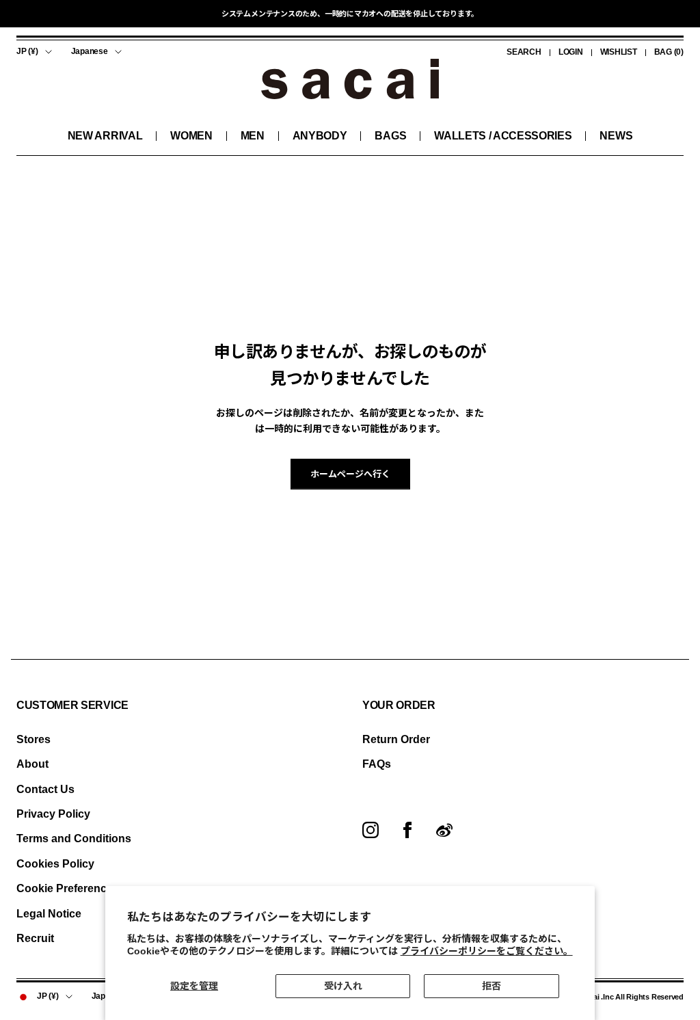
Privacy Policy (53, 814)
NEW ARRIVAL (105, 136)
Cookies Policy (55, 864)
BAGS (390, 136)
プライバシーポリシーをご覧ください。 (487, 950)
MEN (253, 136)
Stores (33, 739)
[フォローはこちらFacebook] (407, 830)
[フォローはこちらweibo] (444, 830)
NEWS (616, 136)
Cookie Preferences (67, 888)
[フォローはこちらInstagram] (370, 830)
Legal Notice (48, 914)
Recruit (35, 938)
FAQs (376, 764)
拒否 (491, 985)
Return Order (396, 739)
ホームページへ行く (350, 474)
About (32, 764)
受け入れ (343, 985)
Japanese (89, 51)
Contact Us (45, 789)
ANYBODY (320, 136)
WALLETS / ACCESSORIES (502, 136)
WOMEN (191, 136)
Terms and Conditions (73, 838)
